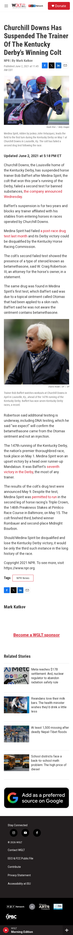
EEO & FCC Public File (20, 858)
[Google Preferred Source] (36, 798)
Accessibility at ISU (19, 883)
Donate (60, 6)
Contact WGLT (16, 850)
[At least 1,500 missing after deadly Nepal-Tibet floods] (16, 734)
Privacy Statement (19, 875)
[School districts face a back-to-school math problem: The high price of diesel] (16, 762)
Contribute (14, 866)
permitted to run (44, 497)
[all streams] (68, 930)
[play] (6, 930)
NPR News (23, 578)
